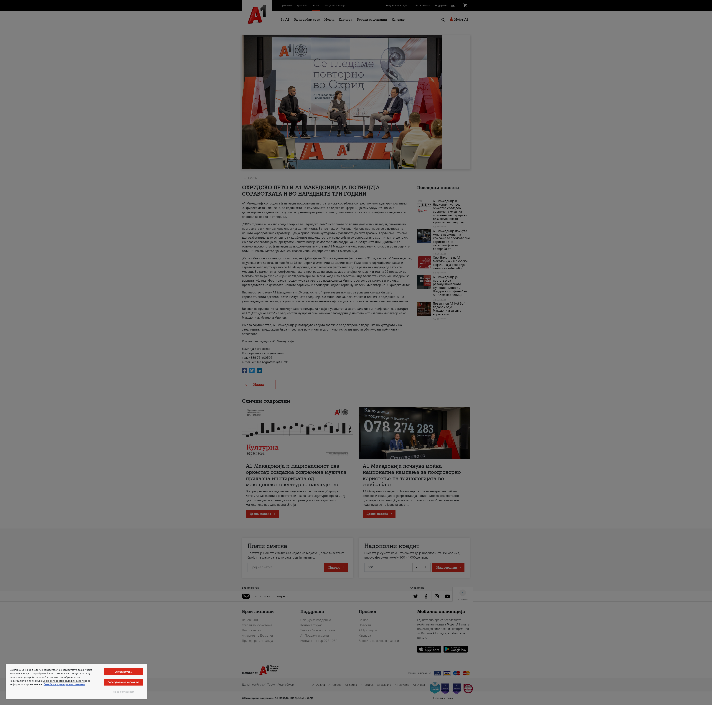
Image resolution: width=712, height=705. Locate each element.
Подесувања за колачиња (123, 682)
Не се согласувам (123, 691)
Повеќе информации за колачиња (64, 684)
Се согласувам (123, 671)
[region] (76, 681)
